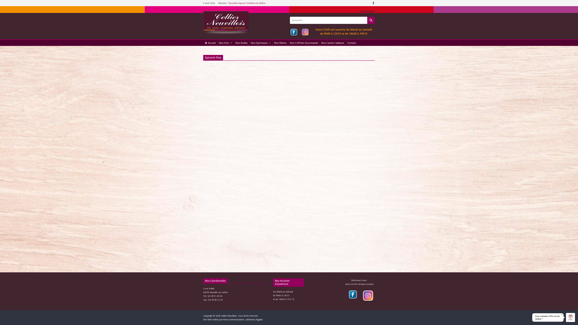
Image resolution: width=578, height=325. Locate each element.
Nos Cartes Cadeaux (332, 43)
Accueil (212, 43)
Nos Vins (224, 43)
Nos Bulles (241, 43)
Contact (351, 43)
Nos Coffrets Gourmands (304, 43)
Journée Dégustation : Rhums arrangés (247, 3)
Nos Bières (280, 43)
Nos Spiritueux (259, 43)
